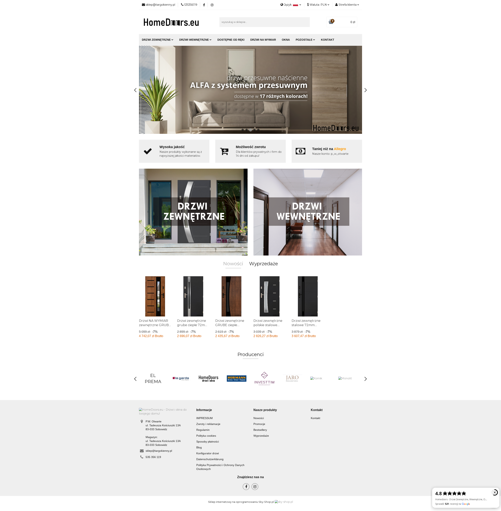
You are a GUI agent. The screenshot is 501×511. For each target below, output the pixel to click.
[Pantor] (348, 378)
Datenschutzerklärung (209, 459)
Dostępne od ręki (230, 39)
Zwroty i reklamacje (208, 424)
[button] (204, 410)
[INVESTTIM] (237, 378)
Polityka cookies (206, 435)
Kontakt (327, 39)
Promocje (259, 424)
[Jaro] (264, 378)
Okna (286, 39)
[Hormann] (209, 378)
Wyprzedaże (261, 435)
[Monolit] (320, 378)
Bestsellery (260, 429)
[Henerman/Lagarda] (153, 378)
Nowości (258, 418)
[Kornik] (292, 378)
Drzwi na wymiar (263, 39)
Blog (199, 447)
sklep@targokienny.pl (159, 450)
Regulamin (203, 429)
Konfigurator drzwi (207, 453)
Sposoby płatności (207, 441)
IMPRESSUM (204, 418)
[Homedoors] (181, 378)
